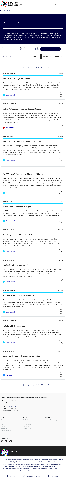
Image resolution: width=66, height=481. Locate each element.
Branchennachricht (10, 49)
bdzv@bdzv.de (12, 406)
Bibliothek (7, 11)
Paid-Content (29, 49)
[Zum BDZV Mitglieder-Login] (56, 4)
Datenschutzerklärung (26, 471)
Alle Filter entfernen (49, 49)
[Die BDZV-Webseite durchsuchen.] (49, 4)
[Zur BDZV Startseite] (0, 11)
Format (45, 56)
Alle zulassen (54, 476)
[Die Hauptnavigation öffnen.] (64, 4)
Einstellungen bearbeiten (33, 476)
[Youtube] (10, 441)
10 (42, 67)
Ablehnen (12, 476)
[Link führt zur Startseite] (11, 4)
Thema (56, 56)
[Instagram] (2, 441)
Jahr (34, 56)
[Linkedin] (6, 441)
